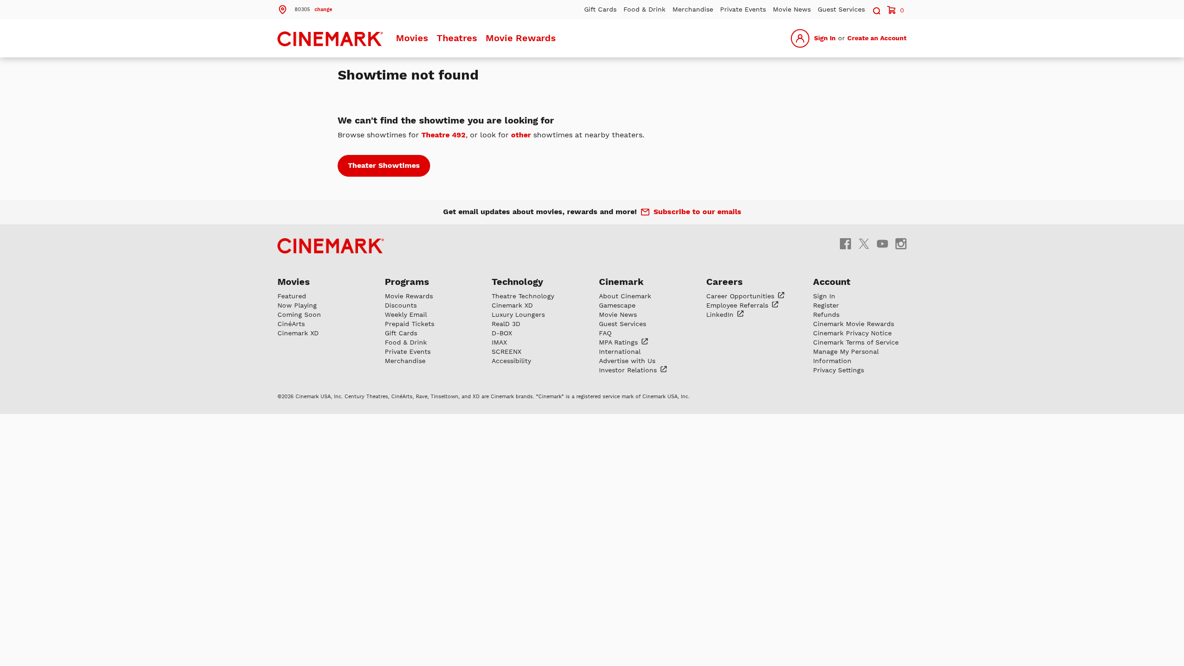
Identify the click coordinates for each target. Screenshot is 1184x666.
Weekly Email (406, 314)
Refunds (826, 314)
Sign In (825, 38)
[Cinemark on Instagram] (900, 243)
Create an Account (876, 38)
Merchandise (692, 9)
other (521, 134)
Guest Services (841, 9)
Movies (412, 37)
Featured (292, 296)
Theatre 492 (443, 134)
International (620, 351)
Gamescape (617, 305)
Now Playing (297, 305)
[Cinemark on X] (864, 243)
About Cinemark (625, 296)
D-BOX (502, 333)
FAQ (605, 333)
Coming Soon (299, 314)
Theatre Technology (523, 296)
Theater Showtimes (384, 165)
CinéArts (291, 323)
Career (741, 296)
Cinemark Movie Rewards (853, 323)
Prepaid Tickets (409, 323)
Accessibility (511, 360)
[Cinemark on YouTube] (882, 243)
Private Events (743, 9)
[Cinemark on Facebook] (845, 243)
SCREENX (506, 351)
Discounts (401, 305)
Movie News (792, 9)
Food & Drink (644, 9)
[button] (305, 8)
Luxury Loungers (518, 314)
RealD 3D (506, 323)
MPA (619, 342)
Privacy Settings (838, 370)
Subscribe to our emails (697, 211)
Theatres (457, 37)
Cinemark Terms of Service (856, 342)
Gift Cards (600, 9)
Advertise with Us (627, 360)
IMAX (499, 342)
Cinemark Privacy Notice (852, 333)
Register (826, 305)
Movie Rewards (521, 37)
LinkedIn (721, 314)
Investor (629, 370)
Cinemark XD (298, 333)
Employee (738, 305)
